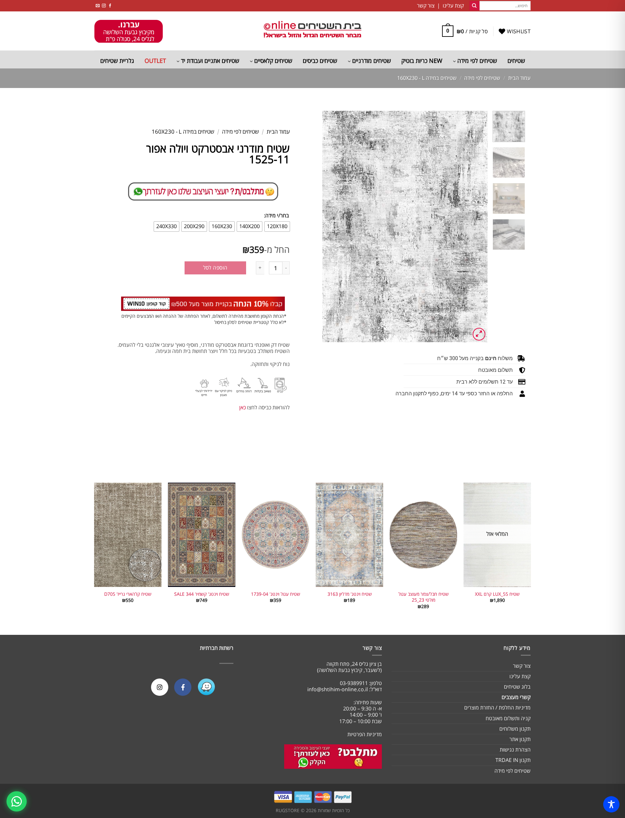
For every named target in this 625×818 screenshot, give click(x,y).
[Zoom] (479, 334)
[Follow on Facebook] (110, 5)
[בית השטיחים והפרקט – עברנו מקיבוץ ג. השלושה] (312, 31)
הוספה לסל (215, 267)
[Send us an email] (98, 5)
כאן (242, 407)
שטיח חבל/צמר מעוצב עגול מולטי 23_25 (423, 597)
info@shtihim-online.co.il (337, 689)
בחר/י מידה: (276, 215)
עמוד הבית (519, 77)
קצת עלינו (520, 676)
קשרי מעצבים (516, 697)
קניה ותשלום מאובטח (508, 718)
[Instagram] (159, 687)
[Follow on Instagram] (104, 5)
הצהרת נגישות (515, 749)
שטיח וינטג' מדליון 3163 (349, 594)
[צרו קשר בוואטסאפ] (17, 801)
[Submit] (474, 6)
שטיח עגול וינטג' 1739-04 (275, 594)
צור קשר (522, 665)
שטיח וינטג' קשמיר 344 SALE (201, 594)
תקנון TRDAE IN (513, 760)
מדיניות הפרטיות (364, 734)
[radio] (277, 226)
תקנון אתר (520, 739)
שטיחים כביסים (320, 61)
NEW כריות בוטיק (421, 61)
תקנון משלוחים (515, 728)
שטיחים (516, 61)
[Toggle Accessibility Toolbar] (611, 804)
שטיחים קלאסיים (272, 61)
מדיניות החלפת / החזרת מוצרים (497, 707)
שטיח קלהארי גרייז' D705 (127, 594)
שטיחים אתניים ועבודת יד (209, 61)
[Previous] (476, 226)
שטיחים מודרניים (371, 61)
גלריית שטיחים (117, 61)
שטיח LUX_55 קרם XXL (497, 594)
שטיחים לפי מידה (476, 61)
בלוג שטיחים (517, 686)
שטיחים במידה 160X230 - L (427, 77)
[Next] (329, 226)
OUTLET (155, 61)
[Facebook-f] (182, 687)
